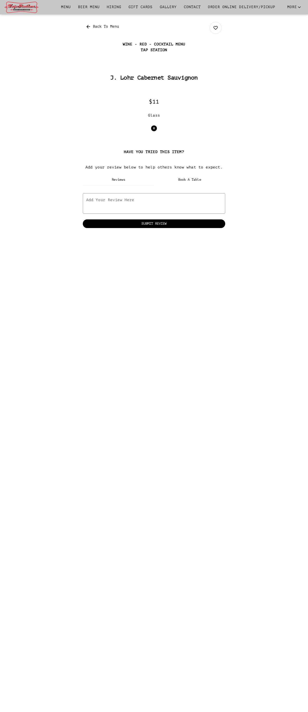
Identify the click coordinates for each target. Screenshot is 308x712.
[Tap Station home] (25, 7)
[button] (294, 7)
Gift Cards (140, 7)
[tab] (118, 180)
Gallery (168, 7)
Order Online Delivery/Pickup (241, 7)
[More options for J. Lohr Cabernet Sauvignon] (215, 28)
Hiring (114, 7)
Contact (192, 7)
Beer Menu (89, 7)
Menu (66, 7)
